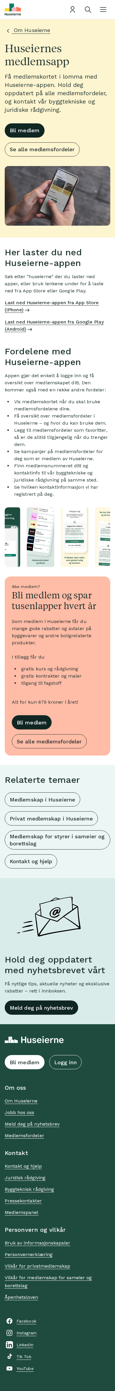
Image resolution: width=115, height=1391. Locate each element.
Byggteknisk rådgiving (29, 1189)
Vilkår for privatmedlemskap (37, 1266)
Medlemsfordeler (24, 1135)
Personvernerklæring (28, 1254)
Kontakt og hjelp (31, 861)
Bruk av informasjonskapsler (37, 1243)
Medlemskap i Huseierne (42, 799)
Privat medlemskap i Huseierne (51, 818)
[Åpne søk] (88, 9)
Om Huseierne (31, 30)
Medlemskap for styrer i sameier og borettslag (57, 839)
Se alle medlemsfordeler (42, 149)
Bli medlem (25, 130)
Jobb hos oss (19, 1112)
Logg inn (65, 1062)
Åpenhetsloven (21, 1297)
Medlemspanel (21, 1212)
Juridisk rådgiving (25, 1177)
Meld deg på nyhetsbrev (41, 1008)
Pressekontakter (23, 1201)
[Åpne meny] (103, 9)
